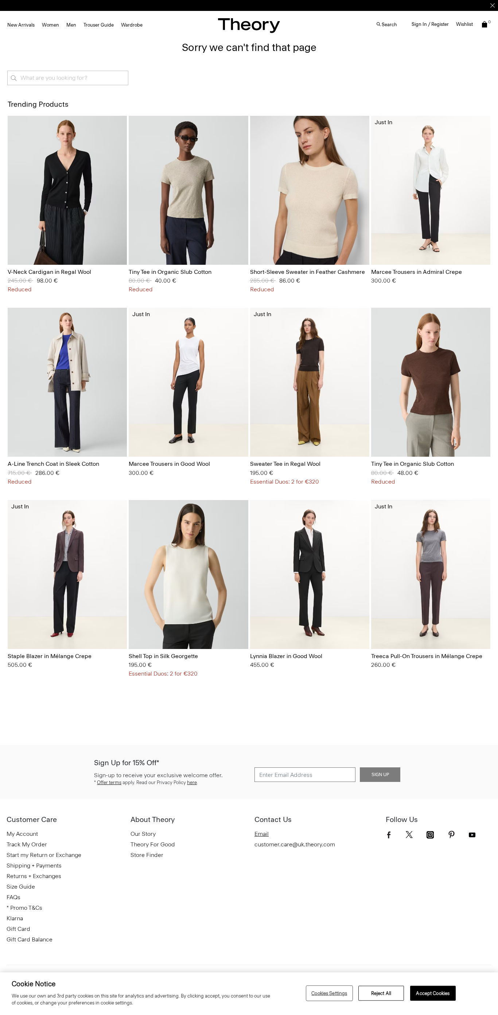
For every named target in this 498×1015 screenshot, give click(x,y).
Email (261, 833)
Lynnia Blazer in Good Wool (286, 656)
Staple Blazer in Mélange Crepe (50, 656)
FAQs (13, 897)
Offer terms (109, 782)
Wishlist (464, 24)
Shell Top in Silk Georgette (163, 656)
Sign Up (380, 774)
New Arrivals (21, 25)
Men (71, 25)
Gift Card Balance (29, 939)
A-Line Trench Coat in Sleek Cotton (53, 463)
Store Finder (147, 854)
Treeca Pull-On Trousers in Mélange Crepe (426, 656)
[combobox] (67, 78)
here (192, 782)
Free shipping (215, 5)
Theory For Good (153, 844)
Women (50, 25)
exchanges (246, 5)
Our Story (143, 833)
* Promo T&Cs (24, 907)
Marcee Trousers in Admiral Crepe (416, 271)
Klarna (15, 918)
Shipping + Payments (34, 865)
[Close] (492, 5)
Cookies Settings (329, 993)
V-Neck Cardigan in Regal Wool (49, 271)
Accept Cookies (433, 993)
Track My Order (27, 844)
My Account (22, 833)
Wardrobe (132, 25)
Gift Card (18, 928)
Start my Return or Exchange (44, 854)
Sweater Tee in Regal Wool (285, 463)
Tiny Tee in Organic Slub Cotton (170, 271)
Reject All (381, 993)
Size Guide (21, 886)
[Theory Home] (249, 25)
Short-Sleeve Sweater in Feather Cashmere (307, 271)
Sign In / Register (430, 24)
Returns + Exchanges (34, 876)
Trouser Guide (98, 25)
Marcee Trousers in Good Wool (169, 463)
